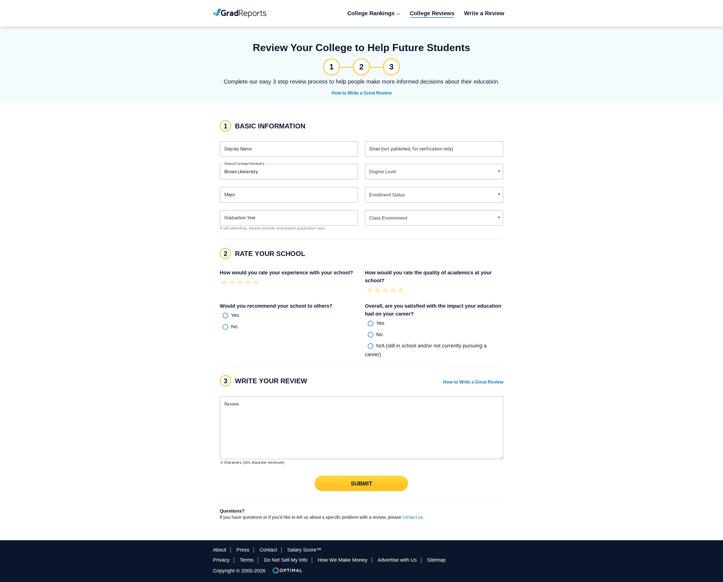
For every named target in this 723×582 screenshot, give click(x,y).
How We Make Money (342, 560)
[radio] (289, 315)
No (234, 326)
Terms (247, 560)
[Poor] (232, 282)
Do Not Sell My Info (286, 560)
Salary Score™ (304, 550)
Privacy (221, 560)
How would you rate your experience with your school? (286, 272)
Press (242, 550)
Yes (235, 315)
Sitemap (436, 560)
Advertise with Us (397, 560)
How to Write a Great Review (362, 93)
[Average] (240, 282)
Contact (268, 550)
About (219, 550)
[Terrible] (224, 282)
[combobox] (289, 172)
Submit (361, 483)
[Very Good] (248, 282)
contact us (412, 517)
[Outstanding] (256, 282)
